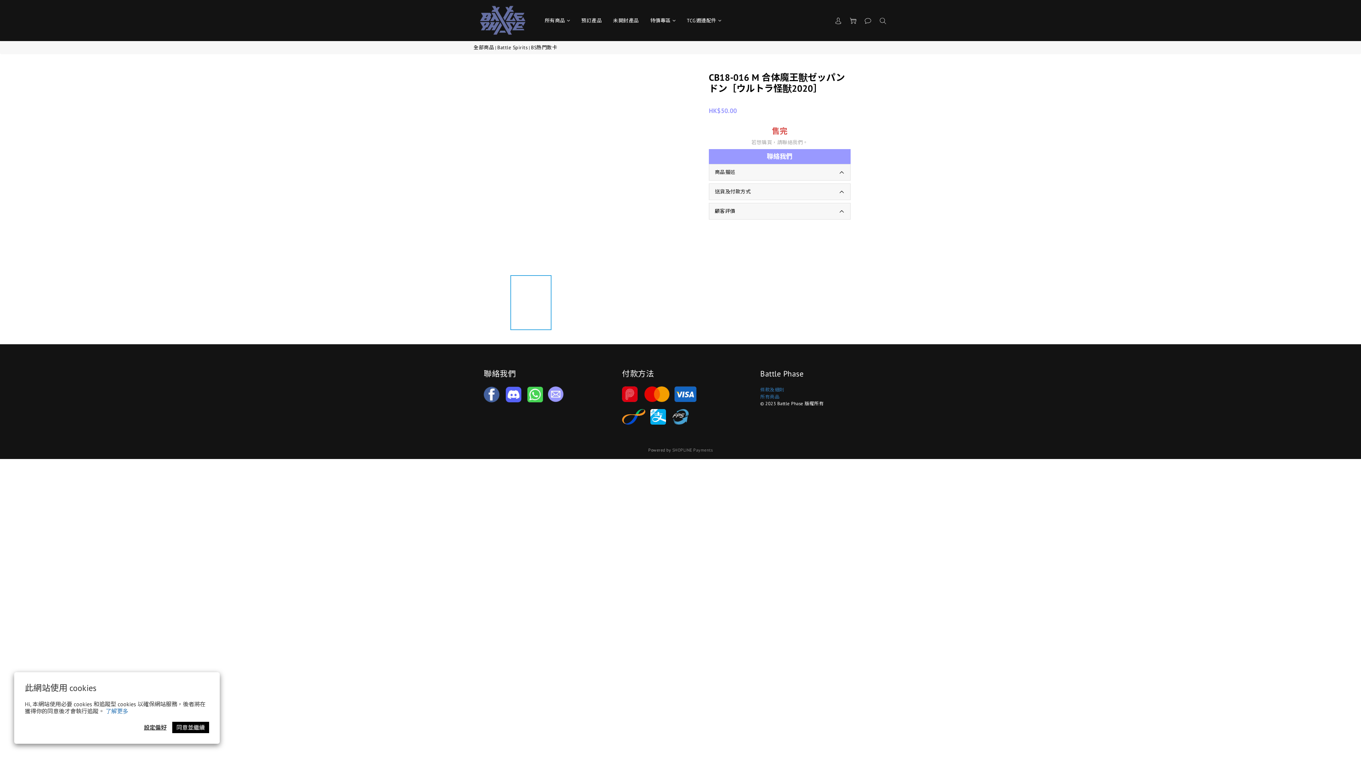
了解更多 (117, 711)
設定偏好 (155, 727)
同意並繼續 (191, 727)
